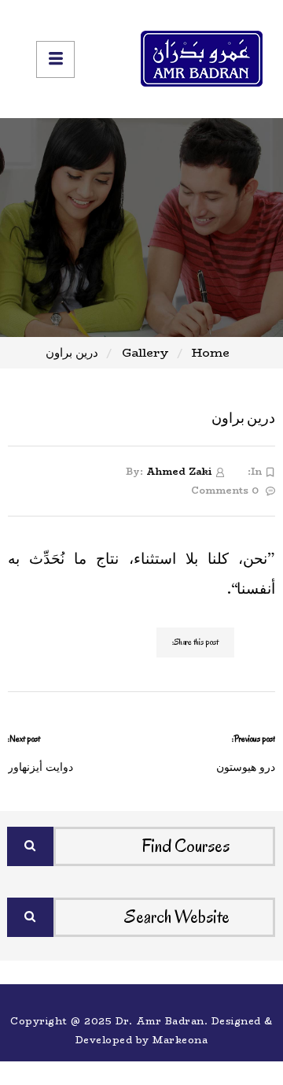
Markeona (180, 1039)
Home (211, 352)
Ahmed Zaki (178, 471)
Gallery (145, 352)
